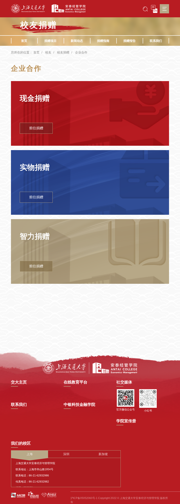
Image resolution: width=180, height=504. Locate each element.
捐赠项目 (50, 41)
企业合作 (81, 52)
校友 (48, 52)
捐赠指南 (103, 41)
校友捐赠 (63, 52)
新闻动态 (77, 41)
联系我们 (156, 41)
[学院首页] (67, 8)
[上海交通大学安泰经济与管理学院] (90, 367)
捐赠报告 (129, 41)
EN (155, 10)
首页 (24, 41)
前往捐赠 (36, 128)
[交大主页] (28, 8)
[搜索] (145, 8)
